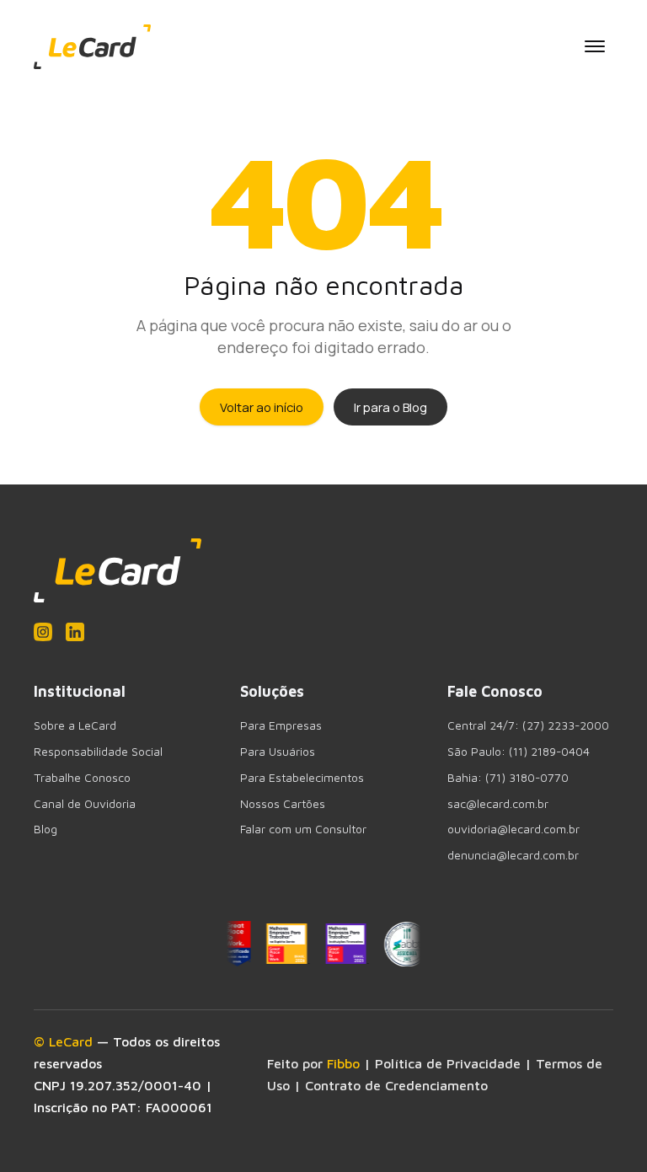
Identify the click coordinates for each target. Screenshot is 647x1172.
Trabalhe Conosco (82, 777)
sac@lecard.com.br (497, 804)
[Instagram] (43, 632)
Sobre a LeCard (75, 725)
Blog (45, 829)
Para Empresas (281, 725)
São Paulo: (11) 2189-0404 (518, 751)
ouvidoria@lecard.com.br (513, 829)
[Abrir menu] (594, 46)
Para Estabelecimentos (302, 777)
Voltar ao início (261, 407)
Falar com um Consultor (303, 829)
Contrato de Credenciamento (396, 1085)
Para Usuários (277, 751)
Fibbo (343, 1063)
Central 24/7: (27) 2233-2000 (528, 725)
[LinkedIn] (75, 632)
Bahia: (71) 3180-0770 (508, 777)
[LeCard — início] (92, 46)
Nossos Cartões (282, 804)
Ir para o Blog (390, 407)
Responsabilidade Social (98, 751)
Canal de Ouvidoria (85, 804)
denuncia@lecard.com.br (513, 855)
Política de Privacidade (448, 1063)
